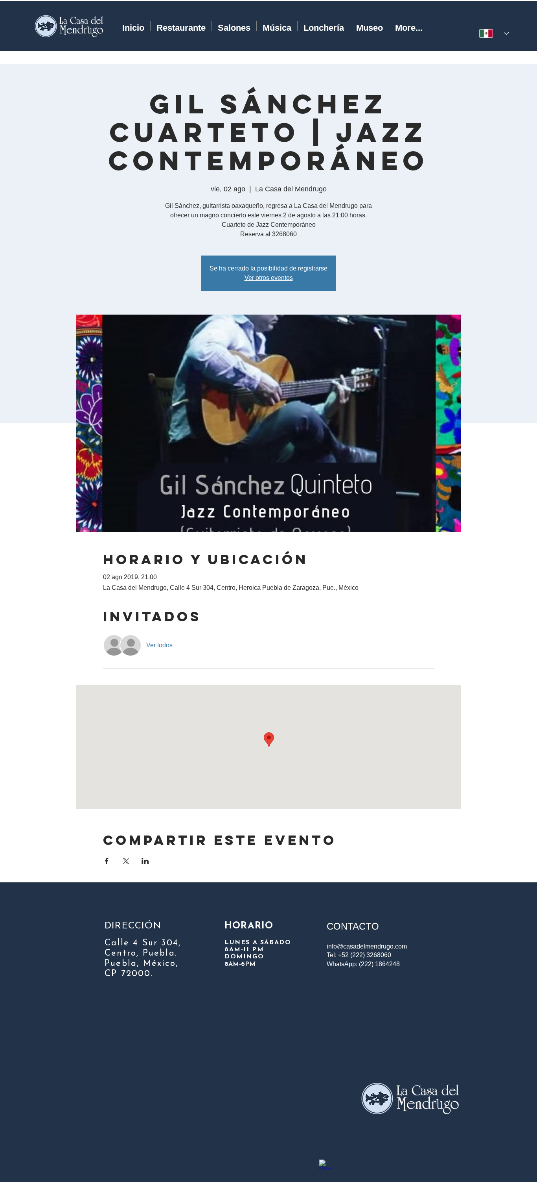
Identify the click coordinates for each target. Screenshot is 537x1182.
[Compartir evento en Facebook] (106, 861)
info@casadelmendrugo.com (367, 946)
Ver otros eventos (269, 277)
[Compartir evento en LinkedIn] (145, 861)
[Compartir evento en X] (126, 861)
